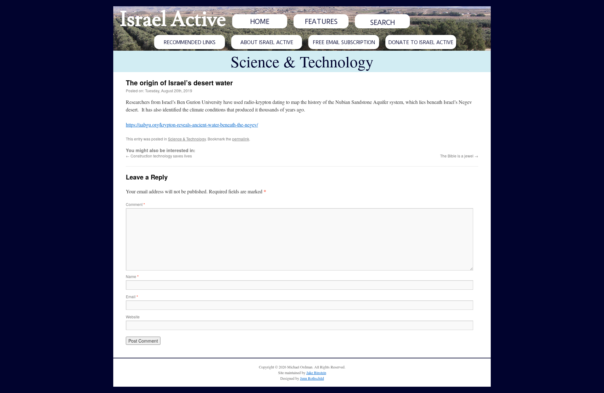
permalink (240, 138)
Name (132, 276)
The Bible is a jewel (459, 155)
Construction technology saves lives (159, 155)
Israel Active (173, 19)
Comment (135, 204)
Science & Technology (187, 138)
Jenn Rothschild (312, 378)
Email (132, 296)
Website (133, 316)
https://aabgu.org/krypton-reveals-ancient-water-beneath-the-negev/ (192, 124)
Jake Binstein (316, 372)
